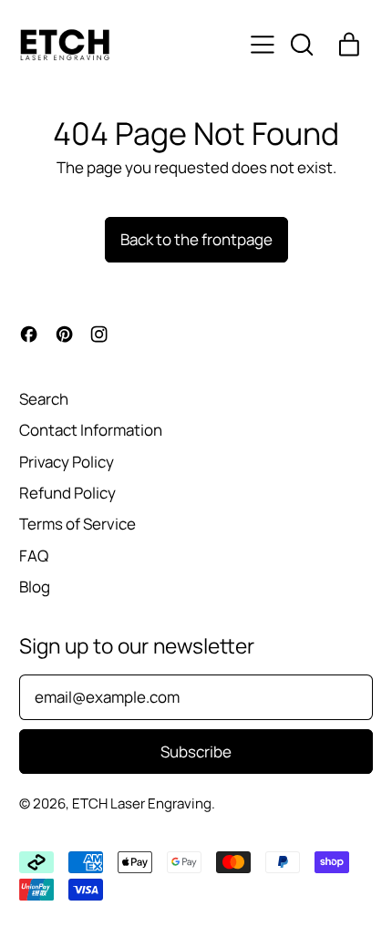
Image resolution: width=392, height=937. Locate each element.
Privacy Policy (66, 461)
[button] (301, 44)
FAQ (33, 555)
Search (43, 398)
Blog (34, 586)
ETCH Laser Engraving (141, 803)
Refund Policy (67, 492)
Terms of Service (77, 523)
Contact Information (90, 429)
